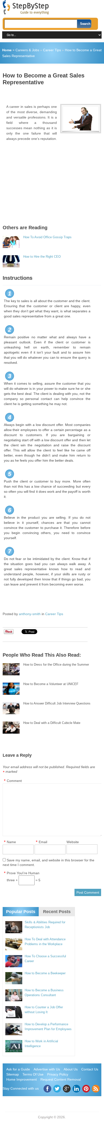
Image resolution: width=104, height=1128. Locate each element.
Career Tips (52, 50)
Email (43, 842)
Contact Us (89, 1069)
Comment (14, 780)
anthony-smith (30, 614)
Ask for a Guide (18, 1069)
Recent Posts (57, 911)
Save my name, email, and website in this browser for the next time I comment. (48, 862)
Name (11, 842)
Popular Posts (20, 911)
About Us (71, 1069)
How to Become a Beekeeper (45, 973)
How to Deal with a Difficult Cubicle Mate (51, 723)
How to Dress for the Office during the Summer (56, 664)
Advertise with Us (47, 1069)
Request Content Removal (60, 1079)
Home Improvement (21, 1079)
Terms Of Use (33, 1074)
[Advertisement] (53, 93)
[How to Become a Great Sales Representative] (80, 118)
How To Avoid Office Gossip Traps (47, 237)
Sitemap (12, 1074)
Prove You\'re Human (23, 873)
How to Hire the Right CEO (42, 256)
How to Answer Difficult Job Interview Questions (56, 703)
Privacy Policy (57, 1074)
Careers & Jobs (27, 50)
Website (73, 842)
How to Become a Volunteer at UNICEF (50, 684)
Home (7, 50)
